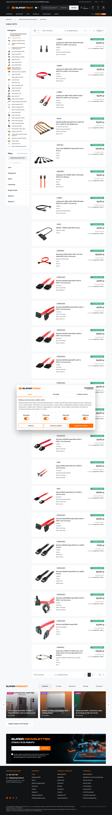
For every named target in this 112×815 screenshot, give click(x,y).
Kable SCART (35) (16, 93)
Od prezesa (35, 786)
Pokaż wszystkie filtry (17, 158)
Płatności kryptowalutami (89, 798)
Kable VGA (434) (16, 115)
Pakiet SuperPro (61, 774)
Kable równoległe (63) (17, 85)
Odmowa (31, 425)
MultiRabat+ (9, 14)
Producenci (60, 783)
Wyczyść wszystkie (22, 153)
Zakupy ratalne (87, 783)
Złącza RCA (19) (16, 143)
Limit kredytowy (87, 786)
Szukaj (73, 7)
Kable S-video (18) (16, 88)
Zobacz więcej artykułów (18, 724)
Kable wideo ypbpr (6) (17, 120)
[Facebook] (10, 798)
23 (99, 674)
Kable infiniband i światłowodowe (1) (16, 68)
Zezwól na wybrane (56, 425)
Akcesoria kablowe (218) (18, 51)
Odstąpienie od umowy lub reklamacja (93, 777)
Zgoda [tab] (30, 394)
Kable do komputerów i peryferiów (28, 19)
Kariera (33, 780)
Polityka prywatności (37, 795)
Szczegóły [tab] (56, 394)
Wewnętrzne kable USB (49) (19, 138)
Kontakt (56, 14)
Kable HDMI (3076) (16, 65)
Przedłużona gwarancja (89, 795)
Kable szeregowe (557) (18, 107)
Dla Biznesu (36, 14)
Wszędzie (63, 7)
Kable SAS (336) (16, 90)
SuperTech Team (93, 806)
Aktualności (72, 686)
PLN (102, 1)
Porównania (99, 686)
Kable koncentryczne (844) (19, 71)
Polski (96, 1)
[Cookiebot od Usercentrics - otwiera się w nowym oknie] (85, 388)
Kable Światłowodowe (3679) (19, 101)
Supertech (9, 19)
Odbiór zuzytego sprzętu (38, 783)
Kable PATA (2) (15, 80)
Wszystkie (45, 686)
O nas (27, 14)
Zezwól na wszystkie (81, 425)
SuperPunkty (19, 14)
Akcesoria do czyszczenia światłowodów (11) (18, 48)
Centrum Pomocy (87, 780)
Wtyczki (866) (15, 141)
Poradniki (58, 686)
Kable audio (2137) (16, 54)
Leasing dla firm (87, 789)
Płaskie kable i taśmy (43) (18, 128)
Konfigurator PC (61, 795)
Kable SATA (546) (16, 38)
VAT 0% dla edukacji (88, 792)
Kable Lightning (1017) (17, 77)
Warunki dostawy (87, 774)
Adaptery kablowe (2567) (18, 40)
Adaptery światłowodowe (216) (18, 44)
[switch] (46, 418)
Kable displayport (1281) (18, 57)
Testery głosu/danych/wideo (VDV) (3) (19, 135)
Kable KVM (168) (16, 74)
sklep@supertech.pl (16, 778)
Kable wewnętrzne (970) (18, 118)
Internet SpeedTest (62, 798)
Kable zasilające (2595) (18, 123)
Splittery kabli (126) (17, 131)
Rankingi (85, 686)
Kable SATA (43, 19)
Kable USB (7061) (16, 112)
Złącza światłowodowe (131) (19, 146)
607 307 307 (13, 775)
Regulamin (34, 792)
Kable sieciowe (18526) (18, 99)
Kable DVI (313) (16, 59)
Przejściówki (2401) (17, 126)
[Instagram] (13, 798)
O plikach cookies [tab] (82, 394)
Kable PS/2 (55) (16, 82)
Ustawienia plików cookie (38, 798)
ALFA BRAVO (102, 806)
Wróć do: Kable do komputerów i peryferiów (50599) (18, 34)
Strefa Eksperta (47, 14)
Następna (99, 30)
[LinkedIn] (7, 798)
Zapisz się (45, 748)
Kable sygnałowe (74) (17, 104)
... (96, 674)
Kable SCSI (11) (15, 96)
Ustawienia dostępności (85, 1)
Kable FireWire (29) (16, 62)
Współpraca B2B (36, 777)
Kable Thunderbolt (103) (18, 109)
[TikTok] (16, 798)
